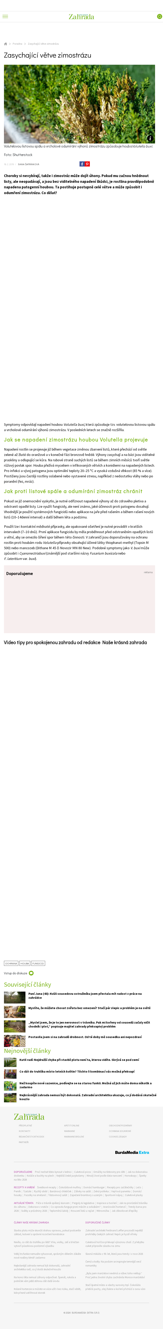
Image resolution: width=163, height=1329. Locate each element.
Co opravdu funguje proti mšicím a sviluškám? (76, 1207)
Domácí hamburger (94, 1187)
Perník (17, 1191)
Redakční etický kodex (31, 1136)
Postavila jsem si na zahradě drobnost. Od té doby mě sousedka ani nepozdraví (85, 1037)
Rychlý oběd (40, 1191)
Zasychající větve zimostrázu (43, 43)
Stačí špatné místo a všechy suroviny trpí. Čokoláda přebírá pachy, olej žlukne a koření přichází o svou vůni (115, 1287)
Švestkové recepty (46, 1187)
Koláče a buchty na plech (40, 1175)
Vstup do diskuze (15, 973)
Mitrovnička (103, 1210)
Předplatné (25, 1125)
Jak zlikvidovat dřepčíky (125, 1210)
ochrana (11, 963)
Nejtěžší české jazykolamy (70, 1175)
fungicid (38, 963)
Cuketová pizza (82, 1172)
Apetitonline (71, 1125)
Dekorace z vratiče (38, 1207)
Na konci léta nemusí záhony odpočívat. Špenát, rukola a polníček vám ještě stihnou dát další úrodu (45, 1279)
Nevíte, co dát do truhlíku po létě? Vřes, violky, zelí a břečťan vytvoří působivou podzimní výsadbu (46, 1244)
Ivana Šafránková (28, 164)
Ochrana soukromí (120, 1131)
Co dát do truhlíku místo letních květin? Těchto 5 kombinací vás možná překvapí (76, 1071)
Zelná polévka (101, 1191)
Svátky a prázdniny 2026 (34, 1210)
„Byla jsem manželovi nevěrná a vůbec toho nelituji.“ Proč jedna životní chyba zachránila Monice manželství (115, 1275)
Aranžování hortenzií (114, 1207)
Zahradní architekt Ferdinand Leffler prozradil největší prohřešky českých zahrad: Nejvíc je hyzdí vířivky (114, 1232)
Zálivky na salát (82, 1191)
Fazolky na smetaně (35, 1195)
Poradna (17, 43)
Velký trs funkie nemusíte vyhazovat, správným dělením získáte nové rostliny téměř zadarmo (47, 1256)
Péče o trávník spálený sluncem (53, 1203)
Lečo (138, 1187)
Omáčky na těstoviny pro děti (109, 1172)
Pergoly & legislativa (83, 1203)
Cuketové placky (134, 1195)
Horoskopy (131, 1175)
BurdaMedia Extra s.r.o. (86, 1312)
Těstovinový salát (57, 1195)
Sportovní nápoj (113, 1195)
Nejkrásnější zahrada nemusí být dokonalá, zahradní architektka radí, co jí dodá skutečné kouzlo (42, 1267)
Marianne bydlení (74, 1136)
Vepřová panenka (120, 1191)
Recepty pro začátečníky (120, 1187)
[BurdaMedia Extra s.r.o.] (81, 1153)
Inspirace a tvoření (107, 1203)
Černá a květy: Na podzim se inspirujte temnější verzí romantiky (113, 1263)
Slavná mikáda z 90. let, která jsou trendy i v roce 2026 (114, 1254)
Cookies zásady (118, 1136)
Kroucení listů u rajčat (82, 1210)
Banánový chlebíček (60, 1191)
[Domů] (29, 1117)
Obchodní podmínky (120, 1125)
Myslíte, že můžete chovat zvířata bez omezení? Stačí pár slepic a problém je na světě (89, 1008)
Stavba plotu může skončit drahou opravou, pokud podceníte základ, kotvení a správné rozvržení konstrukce (47, 1232)
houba (24, 963)
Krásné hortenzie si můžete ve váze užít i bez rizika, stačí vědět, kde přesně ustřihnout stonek (47, 1291)
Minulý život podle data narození (104, 1175)
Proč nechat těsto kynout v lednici (53, 1172)
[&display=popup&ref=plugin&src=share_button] (82, 164)
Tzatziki (27, 1191)
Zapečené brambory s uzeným (86, 1195)
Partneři (24, 1142)
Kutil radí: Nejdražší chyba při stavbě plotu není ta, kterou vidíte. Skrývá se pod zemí (79, 1060)
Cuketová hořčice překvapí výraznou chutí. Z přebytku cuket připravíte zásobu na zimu (114, 1244)
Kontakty (24, 1131)
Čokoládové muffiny (70, 1187)
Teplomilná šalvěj (58, 1210)
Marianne (69, 1131)
